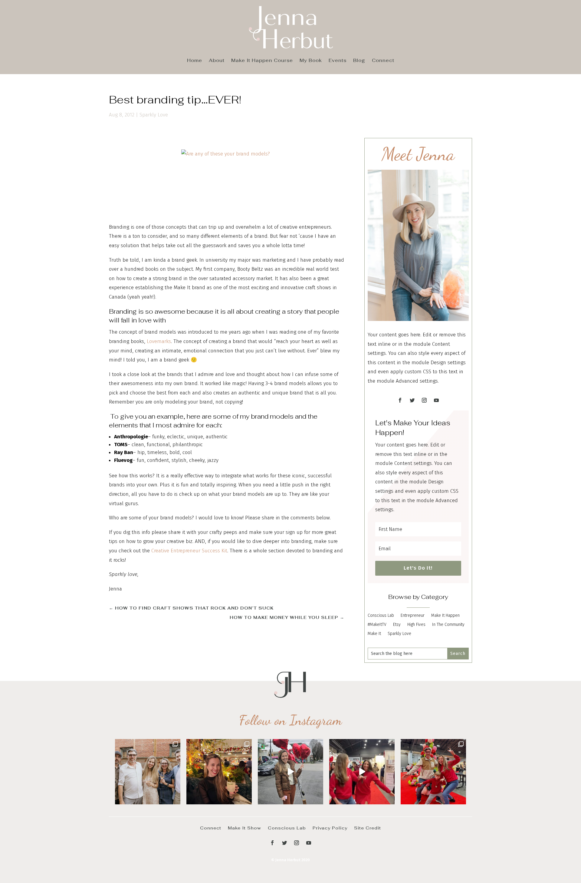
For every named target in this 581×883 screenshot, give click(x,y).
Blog (359, 60)
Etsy (397, 625)
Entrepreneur (413, 615)
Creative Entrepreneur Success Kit (189, 551)
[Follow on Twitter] (412, 400)
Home (194, 60)
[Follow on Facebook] (400, 400)
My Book (311, 60)
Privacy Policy (330, 827)
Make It (374, 634)
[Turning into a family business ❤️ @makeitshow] (433, 771)
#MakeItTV (377, 625)
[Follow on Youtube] (436, 400)
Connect (383, 60)
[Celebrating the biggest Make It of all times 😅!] (219, 771)
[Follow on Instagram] (424, 400)
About (217, 60)
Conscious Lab (381, 615)
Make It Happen (445, 615)
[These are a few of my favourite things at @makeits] (290, 771)
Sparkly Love (154, 115)
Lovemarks (159, 341)
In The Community (448, 625)
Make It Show (244, 827)
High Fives (416, 625)
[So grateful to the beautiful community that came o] (147, 771)
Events (337, 60)
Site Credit (367, 827)
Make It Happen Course (262, 60)
